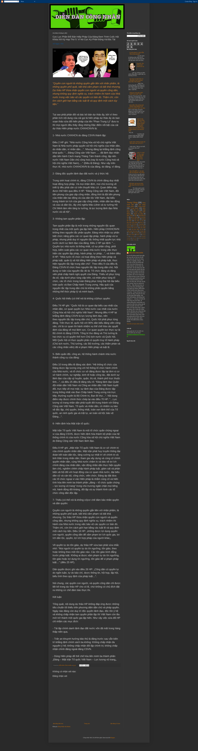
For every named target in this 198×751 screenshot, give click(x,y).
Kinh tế (141, 222)
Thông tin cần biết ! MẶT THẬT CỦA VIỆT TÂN (136, 93)
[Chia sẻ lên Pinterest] (88, 665)
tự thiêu (135, 239)
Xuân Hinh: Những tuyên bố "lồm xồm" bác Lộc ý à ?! (137, 142)
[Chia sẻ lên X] (84, 665)
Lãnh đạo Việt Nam (131, 224)
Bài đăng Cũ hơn (115, 723)
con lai (137, 236)
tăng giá (129, 225)
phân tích (134, 238)
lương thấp (136, 232)
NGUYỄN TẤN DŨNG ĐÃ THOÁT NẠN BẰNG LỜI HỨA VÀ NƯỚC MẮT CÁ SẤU (136, 106)
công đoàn (141, 224)
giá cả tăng (134, 217)
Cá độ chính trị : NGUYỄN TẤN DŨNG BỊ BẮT (136, 53)
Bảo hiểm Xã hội (138, 220)
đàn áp (135, 225)
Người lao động (138, 214)
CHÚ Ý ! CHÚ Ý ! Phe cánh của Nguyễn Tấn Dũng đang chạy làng (140, 156)
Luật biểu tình (135, 219)
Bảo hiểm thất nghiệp (132, 222)
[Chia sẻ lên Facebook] (86, 665)
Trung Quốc (134, 208)
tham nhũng (131, 234)
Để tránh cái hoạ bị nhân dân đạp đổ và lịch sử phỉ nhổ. (136, 185)
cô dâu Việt (142, 231)
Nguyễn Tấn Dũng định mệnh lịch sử (140, 65)
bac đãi (132, 236)
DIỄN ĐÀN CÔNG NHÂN (136, 253)
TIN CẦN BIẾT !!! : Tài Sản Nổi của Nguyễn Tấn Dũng (136, 171)
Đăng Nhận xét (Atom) (64, 726)
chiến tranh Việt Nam (132, 231)
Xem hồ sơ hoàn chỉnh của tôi (135, 324)
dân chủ (136, 210)
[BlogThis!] (82, 665)
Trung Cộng (132, 202)
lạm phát (143, 232)
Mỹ (135, 215)
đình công (130, 215)
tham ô (138, 234)
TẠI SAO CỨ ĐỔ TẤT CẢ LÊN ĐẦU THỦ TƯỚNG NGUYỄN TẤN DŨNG (135, 80)
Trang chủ (87, 723)
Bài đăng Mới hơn (58, 723)
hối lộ (130, 232)
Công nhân (141, 206)
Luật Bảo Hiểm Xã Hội (137, 229)
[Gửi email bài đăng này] (80, 665)
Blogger (112, 737)
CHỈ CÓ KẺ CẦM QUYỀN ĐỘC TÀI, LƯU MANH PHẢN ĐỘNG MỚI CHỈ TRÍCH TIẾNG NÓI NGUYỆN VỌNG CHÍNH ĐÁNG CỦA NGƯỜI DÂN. (136, 125)
